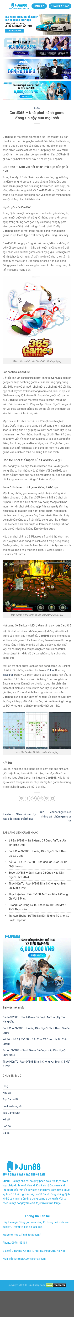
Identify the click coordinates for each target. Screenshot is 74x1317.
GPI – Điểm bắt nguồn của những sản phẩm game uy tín (55, 816)
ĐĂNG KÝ (39, 6)
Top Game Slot (11, 1112)
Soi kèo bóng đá (12, 1106)
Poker (50, 670)
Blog (37, 108)
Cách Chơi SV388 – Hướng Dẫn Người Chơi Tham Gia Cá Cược (36, 1030)
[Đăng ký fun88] (37, 966)
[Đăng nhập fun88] (37, 90)
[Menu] (5, 6)
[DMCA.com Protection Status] (56, 1285)
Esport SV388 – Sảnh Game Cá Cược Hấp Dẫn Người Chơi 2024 (34, 1053)
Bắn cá (7, 1126)
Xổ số (6, 1119)
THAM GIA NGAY (60, 6)
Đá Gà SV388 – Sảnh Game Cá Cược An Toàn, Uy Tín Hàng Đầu (34, 1019)
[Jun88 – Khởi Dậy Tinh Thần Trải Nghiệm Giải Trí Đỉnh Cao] (19, 6)
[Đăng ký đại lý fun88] (37, 24)
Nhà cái (7, 1092)
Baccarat (8, 674)
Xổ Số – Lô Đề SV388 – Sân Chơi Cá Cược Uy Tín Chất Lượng (35, 1041)
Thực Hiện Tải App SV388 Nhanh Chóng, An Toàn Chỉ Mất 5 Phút (36, 1064)
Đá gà (6, 1132)
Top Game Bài (11, 1099)
